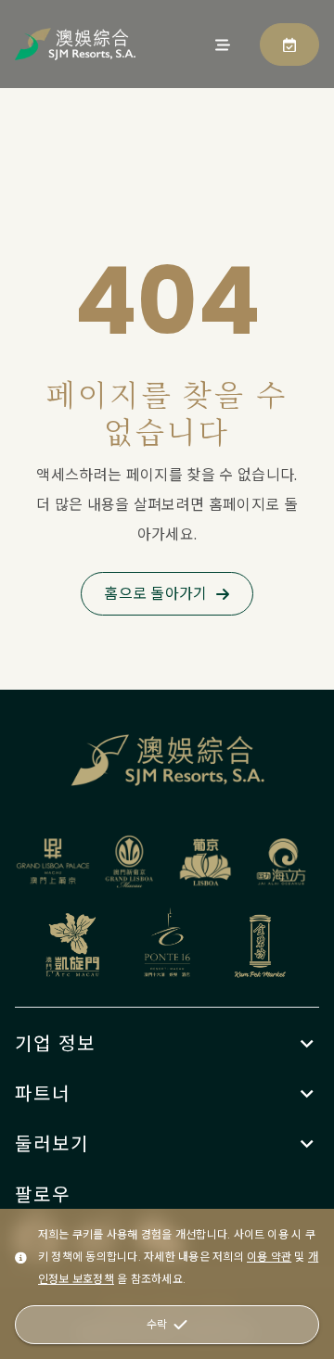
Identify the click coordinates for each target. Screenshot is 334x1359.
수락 (157, 1324)
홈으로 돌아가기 (156, 593)
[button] (167, 1044)
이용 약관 (269, 1256)
